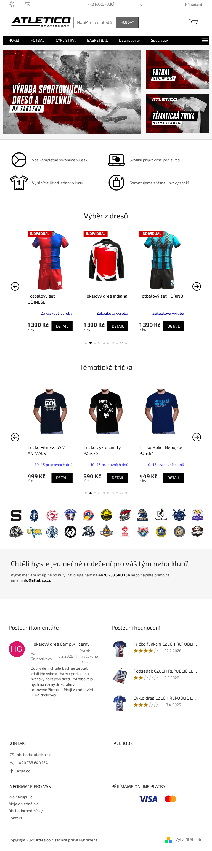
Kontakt (15, 817)
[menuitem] (14, 40)
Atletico (23, 771)
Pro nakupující (100, 4)
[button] (86, 343)
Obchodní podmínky (26, 810)
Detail (62, 326)
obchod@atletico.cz (34, 754)
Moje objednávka (24, 803)
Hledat (127, 22)
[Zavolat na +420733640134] (17, 4)
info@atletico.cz (36, 580)
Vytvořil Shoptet (190, 839)
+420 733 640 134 (114, 574)
